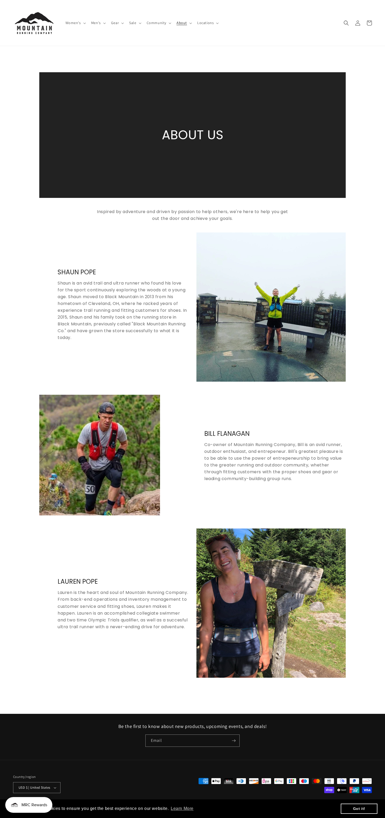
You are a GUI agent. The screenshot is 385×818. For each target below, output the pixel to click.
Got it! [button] (359, 808)
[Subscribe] (233, 740)
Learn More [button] (182, 808)
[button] (75, 22)
